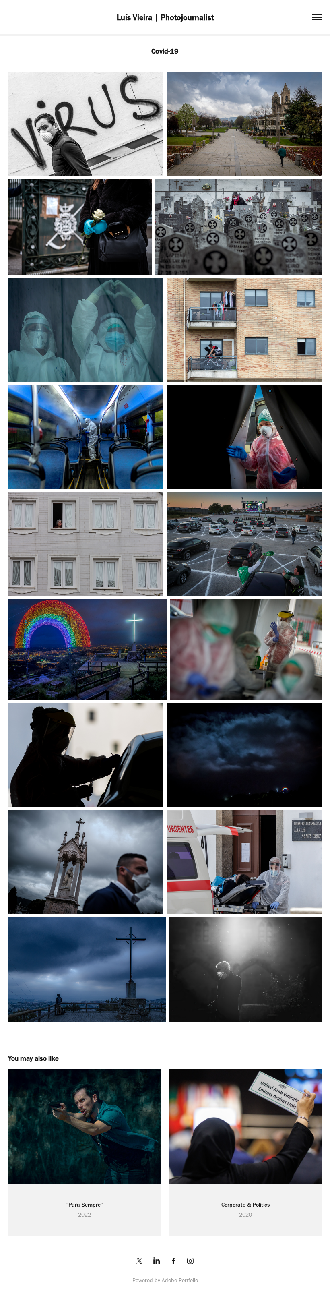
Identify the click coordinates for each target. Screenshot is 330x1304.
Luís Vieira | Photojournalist (165, 17)
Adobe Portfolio (180, 1280)
